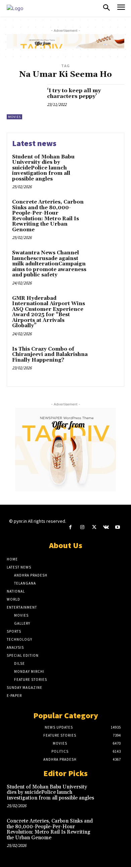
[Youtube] (118, 527)
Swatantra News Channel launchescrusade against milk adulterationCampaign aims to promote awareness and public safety (49, 264)
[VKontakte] (106, 527)
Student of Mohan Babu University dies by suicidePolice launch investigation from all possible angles (43, 168)
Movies (14, 117)
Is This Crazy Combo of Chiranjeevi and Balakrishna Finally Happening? (50, 354)
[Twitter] (94, 527)
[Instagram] (82, 527)
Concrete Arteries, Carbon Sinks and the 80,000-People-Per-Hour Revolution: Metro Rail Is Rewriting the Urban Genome (48, 216)
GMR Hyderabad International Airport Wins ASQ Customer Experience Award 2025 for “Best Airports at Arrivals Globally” (48, 312)
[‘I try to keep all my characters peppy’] (24, 101)
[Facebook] (70, 527)
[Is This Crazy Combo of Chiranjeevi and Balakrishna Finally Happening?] (105, 359)
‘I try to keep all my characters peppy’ (74, 93)
